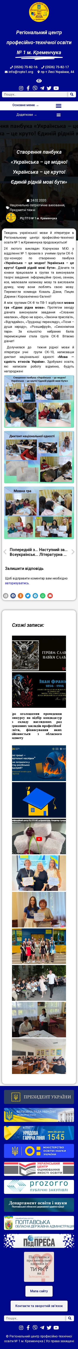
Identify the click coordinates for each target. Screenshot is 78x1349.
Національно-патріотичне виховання (37, 205)
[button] (58, 105)
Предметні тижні (22, 210)
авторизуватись (17, 583)
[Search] (72, 94)
